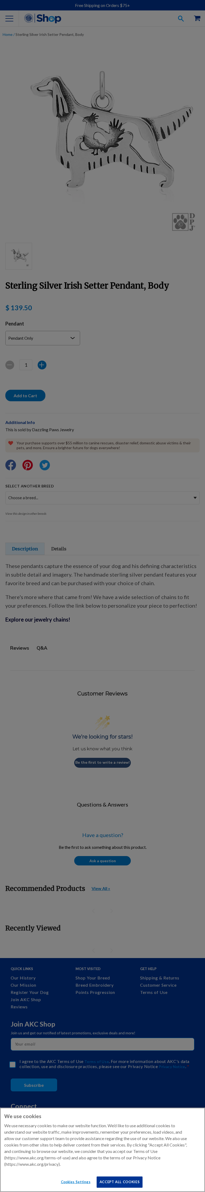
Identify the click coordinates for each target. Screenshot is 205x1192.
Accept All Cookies (120, 1182)
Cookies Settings (75, 1182)
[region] (102, 1150)
